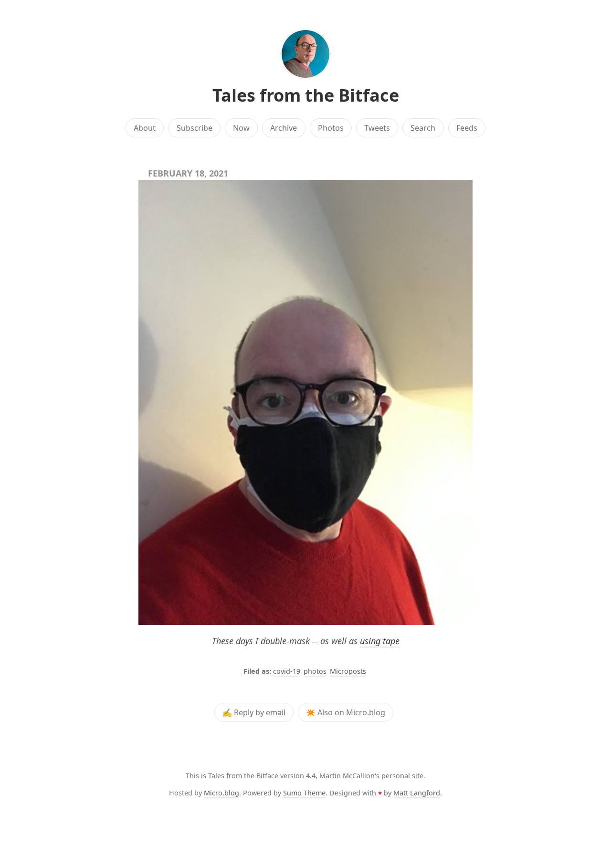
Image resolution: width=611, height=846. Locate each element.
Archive (283, 128)
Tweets (377, 128)
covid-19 (286, 671)
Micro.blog (221, 792)
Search (423, 128)
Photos (331, 128)
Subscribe (194, 128)
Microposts (348, 671)
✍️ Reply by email (253, 712)
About (145, 128)
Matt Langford (416, 792)
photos (315, 671)
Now (241, 128)
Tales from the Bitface (305, 95)
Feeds (466, 128)
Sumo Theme (304, 792)
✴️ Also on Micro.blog (345, 712)
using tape (380, 641)
